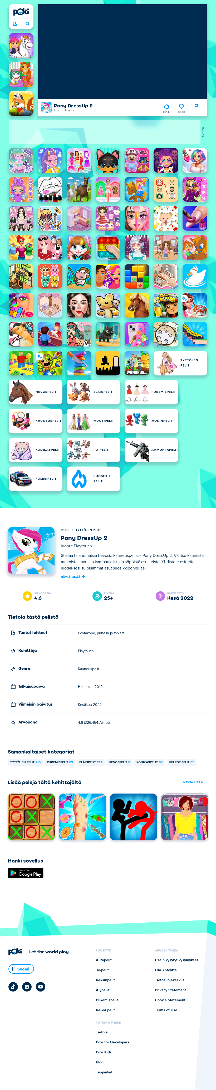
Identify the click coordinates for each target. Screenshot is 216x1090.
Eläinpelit (90, 762)
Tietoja (102, 1032)
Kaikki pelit (105, 1010)
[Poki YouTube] (40, 987)
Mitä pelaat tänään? (27, 24)
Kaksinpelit (105, 980)
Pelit (65, 530)
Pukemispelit (60, 762)
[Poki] (21, 12)
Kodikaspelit (149, 762)
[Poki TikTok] (13, 987)
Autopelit (104, 960)
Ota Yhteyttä (166, 970)
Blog (100, 1062)
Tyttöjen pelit (88, 530)
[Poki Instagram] (27, 987)
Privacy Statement (170, 990)
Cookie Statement (170, 1000)
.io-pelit (102, 970)
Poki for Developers (112, 1042)
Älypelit (102, 990)
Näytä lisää (70, 576)
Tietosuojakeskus (169, 980)
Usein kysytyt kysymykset (176, 960)
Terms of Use (166, 1010)
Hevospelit (119, 762)
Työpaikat (104, 1072)
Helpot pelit (181, 762)
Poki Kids (104, 1052)
